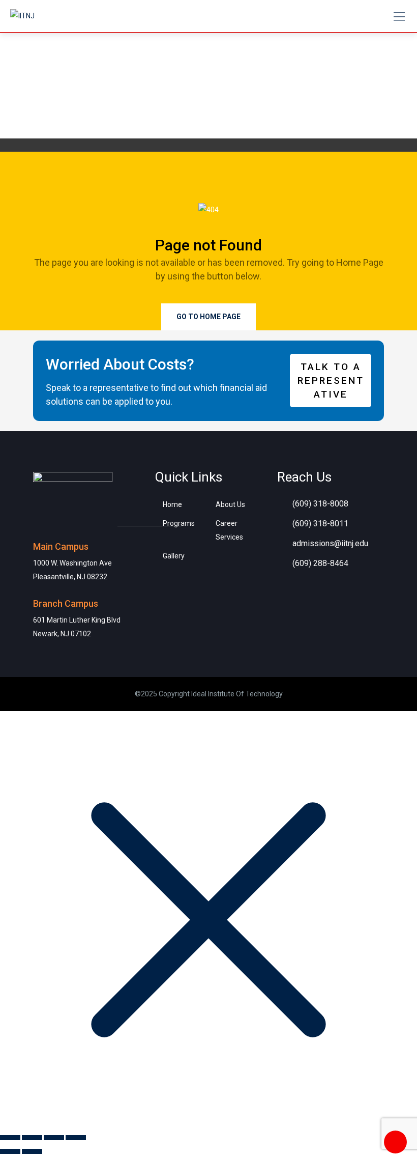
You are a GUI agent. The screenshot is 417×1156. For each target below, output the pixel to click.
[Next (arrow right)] (32, 1151)
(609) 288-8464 (320, 563)
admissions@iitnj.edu (330, 543)
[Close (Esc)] (76, 1137)
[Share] (54, 1137)
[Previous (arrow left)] (10, 1151)
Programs (179, 523)
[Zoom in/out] (10, 1137)
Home (172, 504)
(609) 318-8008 (320, 504)
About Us (230, 504)
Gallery (174, 556)
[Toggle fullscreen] (32, 1137)
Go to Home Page (208, 317)
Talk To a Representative (330, 380)
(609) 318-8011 (320, 523)
